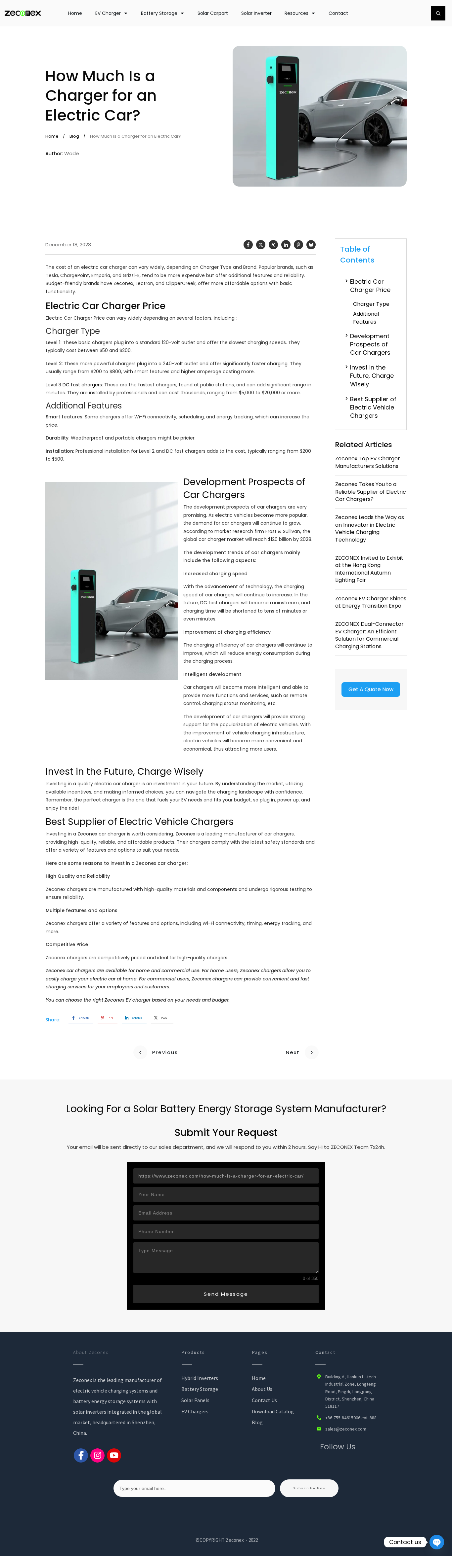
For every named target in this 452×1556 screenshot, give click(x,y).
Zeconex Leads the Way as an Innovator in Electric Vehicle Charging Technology (369, 528)
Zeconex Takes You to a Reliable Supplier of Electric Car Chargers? (370, 491)
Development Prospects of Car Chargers (370, 344)
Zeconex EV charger (128, 1000)
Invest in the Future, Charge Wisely (372, 375)
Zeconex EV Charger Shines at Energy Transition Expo (370, 602)
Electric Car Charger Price (370, 285)
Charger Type (371, 304)
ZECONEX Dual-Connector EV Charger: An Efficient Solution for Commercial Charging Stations (369, 635)
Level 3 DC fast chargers (74, 384)
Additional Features (366, 318)
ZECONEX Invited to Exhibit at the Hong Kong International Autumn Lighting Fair (369, 569)
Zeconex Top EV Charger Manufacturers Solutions (367, 462)
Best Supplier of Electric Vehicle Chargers (373, 407)
